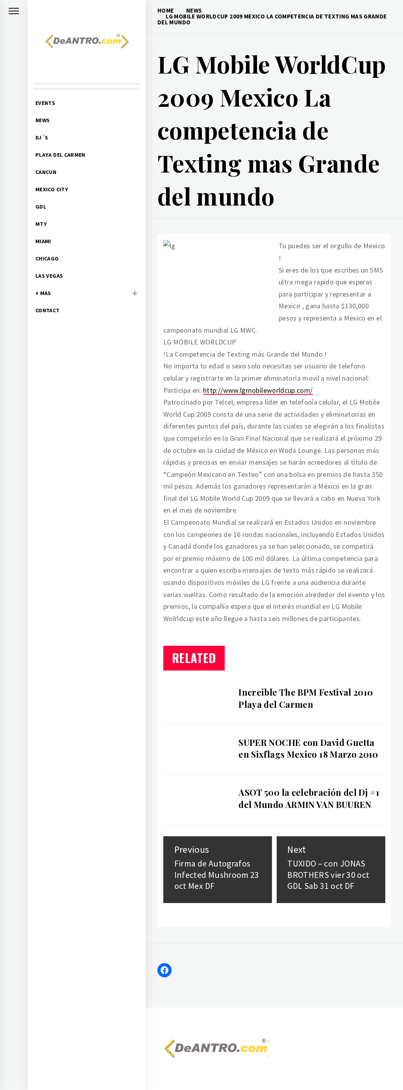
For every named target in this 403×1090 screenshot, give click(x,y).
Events (45, 102)
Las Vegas (49, 275)
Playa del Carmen (60, 154)
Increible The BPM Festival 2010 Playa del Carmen (305, 698)
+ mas (43, 293)
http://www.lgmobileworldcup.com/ (258, 390)
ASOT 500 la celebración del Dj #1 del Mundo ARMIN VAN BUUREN (308, 798)
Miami (43, 241)
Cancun (45, 172)
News (42, 120)
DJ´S (41, 137)
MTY (41, 223)
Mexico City (51, 189)
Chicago (47, 258)
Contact (47, 310)
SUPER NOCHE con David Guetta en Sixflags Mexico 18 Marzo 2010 (308, 748)
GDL (40, 206)
